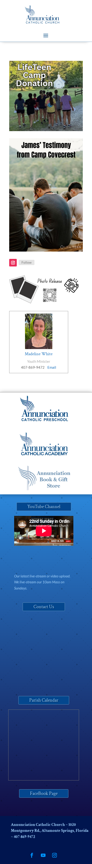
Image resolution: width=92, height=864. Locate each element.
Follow (26, 262)
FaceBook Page (44, 793)
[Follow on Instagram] (13, 262)
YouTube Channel (43, 507)
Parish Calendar (43, 700)
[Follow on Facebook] (32, 855)
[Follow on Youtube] (43, 855)
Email (51, 367)
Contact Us (43, 607)
